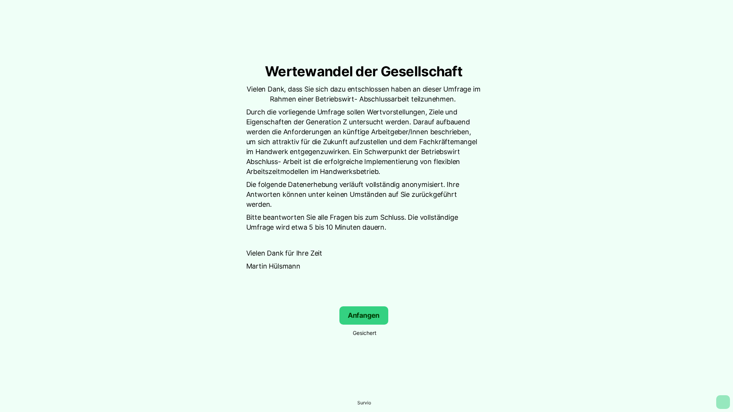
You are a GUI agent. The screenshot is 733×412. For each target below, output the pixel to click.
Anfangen (364, 315)
